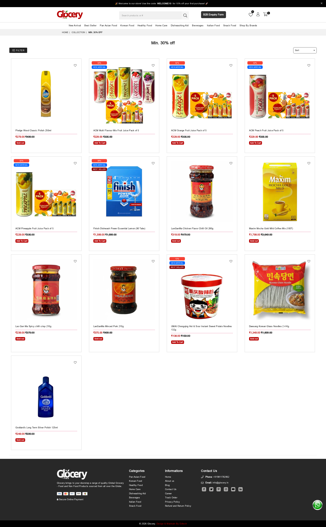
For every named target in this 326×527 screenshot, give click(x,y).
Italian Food (213, 25)
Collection (78, 32)
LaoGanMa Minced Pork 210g (108, 326)
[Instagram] (226, 489)
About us (169, 481)
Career (168, 493)
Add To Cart (99, 143)
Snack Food (229, 25)
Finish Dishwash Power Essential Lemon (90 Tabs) (119, 228)
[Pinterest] (219, 489)
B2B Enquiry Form (213, 14)
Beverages (198, 25)
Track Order (171, 497)
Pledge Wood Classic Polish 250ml (33, 130)
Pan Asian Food (108, 25)
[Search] (185, 15)
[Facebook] (204, 489)
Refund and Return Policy (178, 505)
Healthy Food (145, 25)
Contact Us (171, 489)
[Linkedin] (240, 489)
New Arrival (75, 25)
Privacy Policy (172, 501)
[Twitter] (211, 489)
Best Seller (90, 25)
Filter (20, 50)
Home (65, 32)
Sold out (20, 143)
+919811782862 (221, 476)
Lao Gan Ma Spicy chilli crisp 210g (33, 326)
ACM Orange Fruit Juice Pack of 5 (188, 130)
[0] (265, 14)
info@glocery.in (220, 482)
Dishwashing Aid (180, 25)
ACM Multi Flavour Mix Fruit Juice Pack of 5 (116, 130)
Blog (167, 485)
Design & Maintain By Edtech (172, 523)
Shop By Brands (248, 25)
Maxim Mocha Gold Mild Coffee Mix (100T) (271, 228)
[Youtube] (233, 489)
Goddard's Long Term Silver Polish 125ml (36, 427)
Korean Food (127, 25)
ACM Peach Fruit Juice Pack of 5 (266, 130)
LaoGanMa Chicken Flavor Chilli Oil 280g (192, 228)
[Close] (321, 3)
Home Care (161, 25)
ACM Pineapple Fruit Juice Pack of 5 (34, 228)
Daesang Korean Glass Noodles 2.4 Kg (269, 326)
